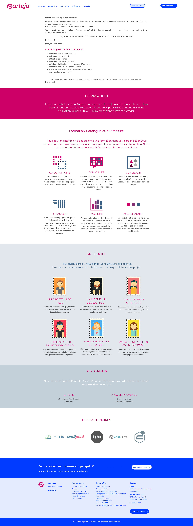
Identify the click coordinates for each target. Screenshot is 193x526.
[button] (137, 6)
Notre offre (64, 6)
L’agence (41, 6)
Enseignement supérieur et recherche (111, 494)
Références (76, 6)
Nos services (52, 6)
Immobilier (100, 496)
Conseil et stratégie (79, 487)
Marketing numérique (80, 494)
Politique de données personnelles (105, 522)
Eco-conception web (104, 501)
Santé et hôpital (102, 489)
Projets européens (103, 487)
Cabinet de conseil (103, 498)
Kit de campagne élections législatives (111, 505)
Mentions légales (80, 522)
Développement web (80, 491)
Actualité (86, 6)
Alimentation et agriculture (106, 491)
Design (74, 489)
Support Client (135, 503)
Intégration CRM (102, 503)
